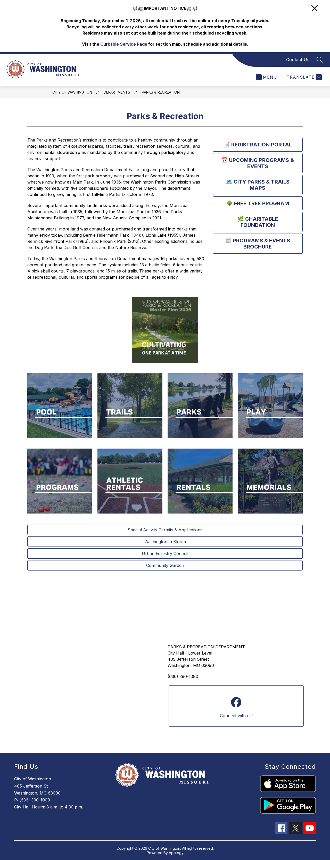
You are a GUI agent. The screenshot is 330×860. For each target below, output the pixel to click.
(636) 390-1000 (34, 800)
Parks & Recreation (161, 92)
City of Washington (72, 92)
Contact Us (297, 59)
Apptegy (176, 852)
